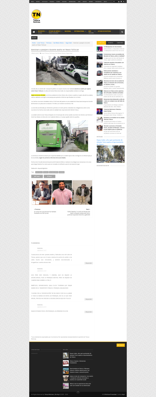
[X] (116, 1)
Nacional (64, 1)
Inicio (32, 1)
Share (50, 176)
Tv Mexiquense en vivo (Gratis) (113, 47)
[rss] (124, 1)
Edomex (58, 1)
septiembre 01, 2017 (41, 250)
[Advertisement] (111, 16)
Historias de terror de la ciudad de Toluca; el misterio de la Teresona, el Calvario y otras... (114, 82)
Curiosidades (98, 1)
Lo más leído (101, 42)
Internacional (72, 1)
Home (34, 43)
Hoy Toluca (44, 1)
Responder (89, 263)
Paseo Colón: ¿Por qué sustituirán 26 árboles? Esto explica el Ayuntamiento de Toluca (110, 142)
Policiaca (52, 1)
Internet (91, 1)
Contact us (121, 345)
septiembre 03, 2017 (41, 306)
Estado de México (55, 31)
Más (91, 31)
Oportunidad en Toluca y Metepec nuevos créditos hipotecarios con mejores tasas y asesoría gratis (80, 370)
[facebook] (114, 1)
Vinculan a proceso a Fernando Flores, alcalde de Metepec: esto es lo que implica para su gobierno (114, 127)
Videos (105, 1)
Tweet (38, 176)
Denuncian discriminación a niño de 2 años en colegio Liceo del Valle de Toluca (114, 101)
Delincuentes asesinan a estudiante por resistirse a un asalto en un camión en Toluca (113, 72)
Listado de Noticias (104, 31)
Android (85, 1)
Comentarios (120, 42)
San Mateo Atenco (58, 43)
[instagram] (121, 1)
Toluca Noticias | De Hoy (52, 394)
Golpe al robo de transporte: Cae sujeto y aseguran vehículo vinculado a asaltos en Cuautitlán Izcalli (81, 378)
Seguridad (69, 43)
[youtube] (119, 1)
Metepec (38, 1)
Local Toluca (40, 43)
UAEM (79, 1)
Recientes (41, 31)
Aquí (123, 394)
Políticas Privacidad (110, 394)
